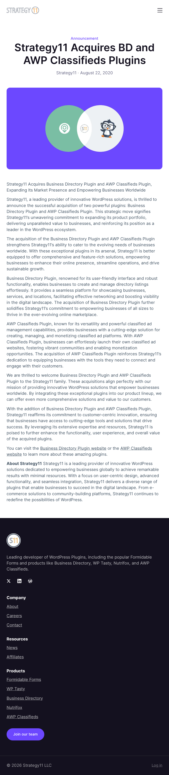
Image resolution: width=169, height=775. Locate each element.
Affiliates (15, 656)
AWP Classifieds (22, 716)
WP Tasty (16, 688)
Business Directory (25, 698)
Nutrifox (14, 707)
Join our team (25, 734)
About (12, 606)
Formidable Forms (24, 679)
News (12, 647)
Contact (14, 625)
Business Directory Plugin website (73, 448)
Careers (14, 615)
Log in (157, 765)
